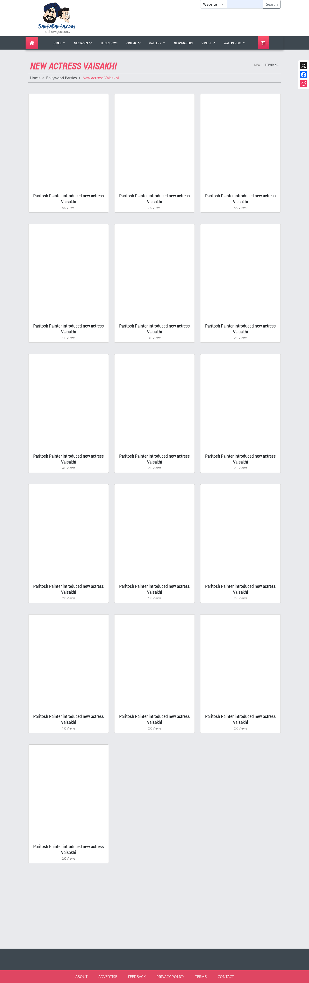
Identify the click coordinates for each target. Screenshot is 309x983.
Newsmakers (183, 43)
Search (272, 4)
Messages (81, 43)
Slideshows (108, 43)
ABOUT (81, 976)
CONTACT (226, 976)
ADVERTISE (107, 976)
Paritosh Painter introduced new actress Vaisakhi (68, 198)
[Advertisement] (200, 22)
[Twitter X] (303, 65)
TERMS (201, 976)
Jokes (57, 43)
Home (35, 77)
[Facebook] (303, 74)
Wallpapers (233, 43)
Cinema (131, 43)
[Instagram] (303, 83)
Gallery (155, 43)
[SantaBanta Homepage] (56, 17)
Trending (271, 64)
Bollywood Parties (61, 77)
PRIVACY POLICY (170, 976)
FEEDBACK (137, 976)
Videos (207, 43)
